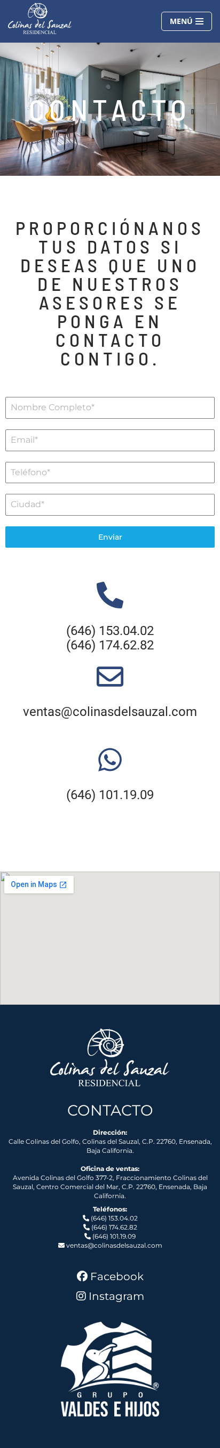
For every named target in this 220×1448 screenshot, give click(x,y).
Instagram (116, 1296)
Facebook (117, 1276)
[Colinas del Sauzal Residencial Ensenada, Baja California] (40, 18)
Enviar (110, 537)
